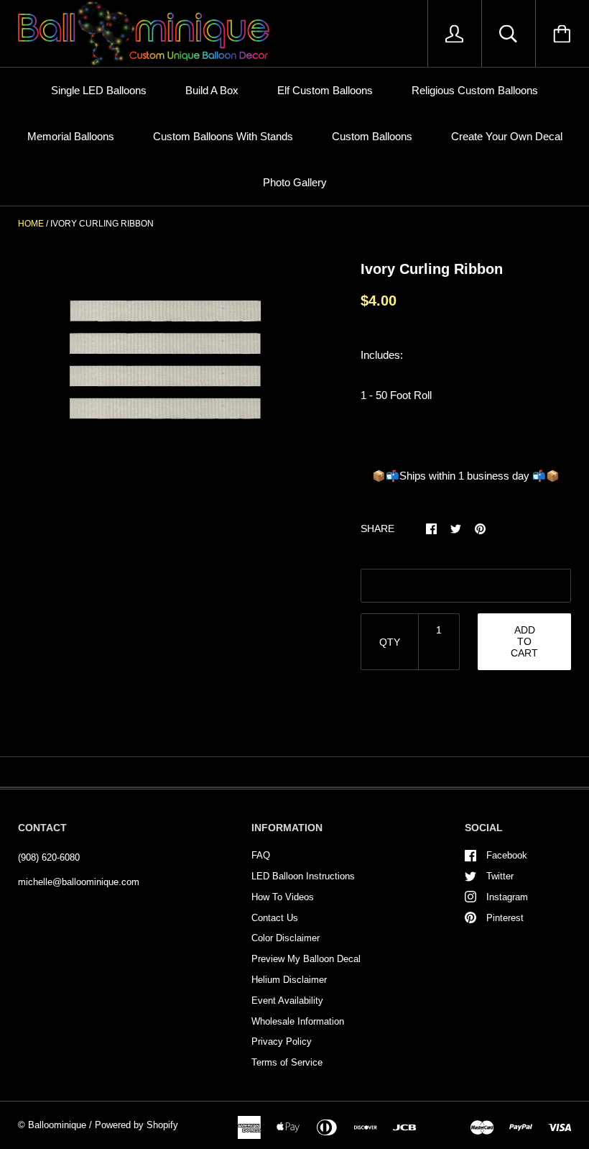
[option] (166, 362)
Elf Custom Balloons (325, 90)
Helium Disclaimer (289, 979)
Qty (389, 642)
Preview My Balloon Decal (306, 958)
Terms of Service (287, 1062)
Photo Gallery (295, 182)
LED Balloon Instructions (303, 876)
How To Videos (282, 897)
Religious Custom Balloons (475, 90)
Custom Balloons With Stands (223, 136)
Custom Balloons (372, 136)
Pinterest (505, 917)
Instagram (507, 897)
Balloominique (57, 1125)
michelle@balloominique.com (78, 881)
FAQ (260, 855)
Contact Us (274, 917)
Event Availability (287, 1000)
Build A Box (211, 90)
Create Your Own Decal (506, 136)
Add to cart (524, 641)
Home (31, 224)
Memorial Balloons (70, 136)
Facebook (506, 855)
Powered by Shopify (136, 1125)
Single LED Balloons (99, 90)
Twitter (500, 876)
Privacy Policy (281, 1041)
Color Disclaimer (285, 938)
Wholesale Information (297, 1021)
